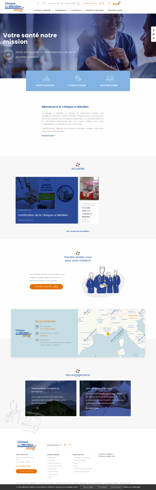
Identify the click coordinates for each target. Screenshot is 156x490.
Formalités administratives (82, 458)
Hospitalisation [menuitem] (60, 10)
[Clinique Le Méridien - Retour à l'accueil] (14, 6)
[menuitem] (55, 457)
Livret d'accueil (52, 474)
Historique (51, 460)
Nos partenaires (126, 483)
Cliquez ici (44, 336)
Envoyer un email (25, 471)
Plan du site (98, 483)
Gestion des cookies (111, 483)
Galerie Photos (52, 469)
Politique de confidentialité (132, 487)
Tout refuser (102, 487)
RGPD (49, 477)
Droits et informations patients (83, 469)
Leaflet (142, 356)
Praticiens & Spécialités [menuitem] (95, 10)
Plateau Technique (54, 463)
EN (44, 3)
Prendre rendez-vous (91, 3)
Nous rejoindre (70, 3)
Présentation (52, 458)
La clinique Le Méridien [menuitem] (42, 10)
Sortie (75, 466)
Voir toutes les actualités (78, 231)
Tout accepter (88, 487)
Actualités (78, 169)
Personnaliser (116, 487)
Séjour (76, 463)
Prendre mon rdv (44, 286)
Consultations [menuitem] (76, 10)
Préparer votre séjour (80, 460)
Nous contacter (54, 3)
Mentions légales (86, 483)
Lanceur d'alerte (53, 471)
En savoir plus (49, 135)
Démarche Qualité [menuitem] (115, 10)
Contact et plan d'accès (55, 466)
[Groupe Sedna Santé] (116, 3)
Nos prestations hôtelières (81, 471)
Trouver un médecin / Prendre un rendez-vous (107, 455)
